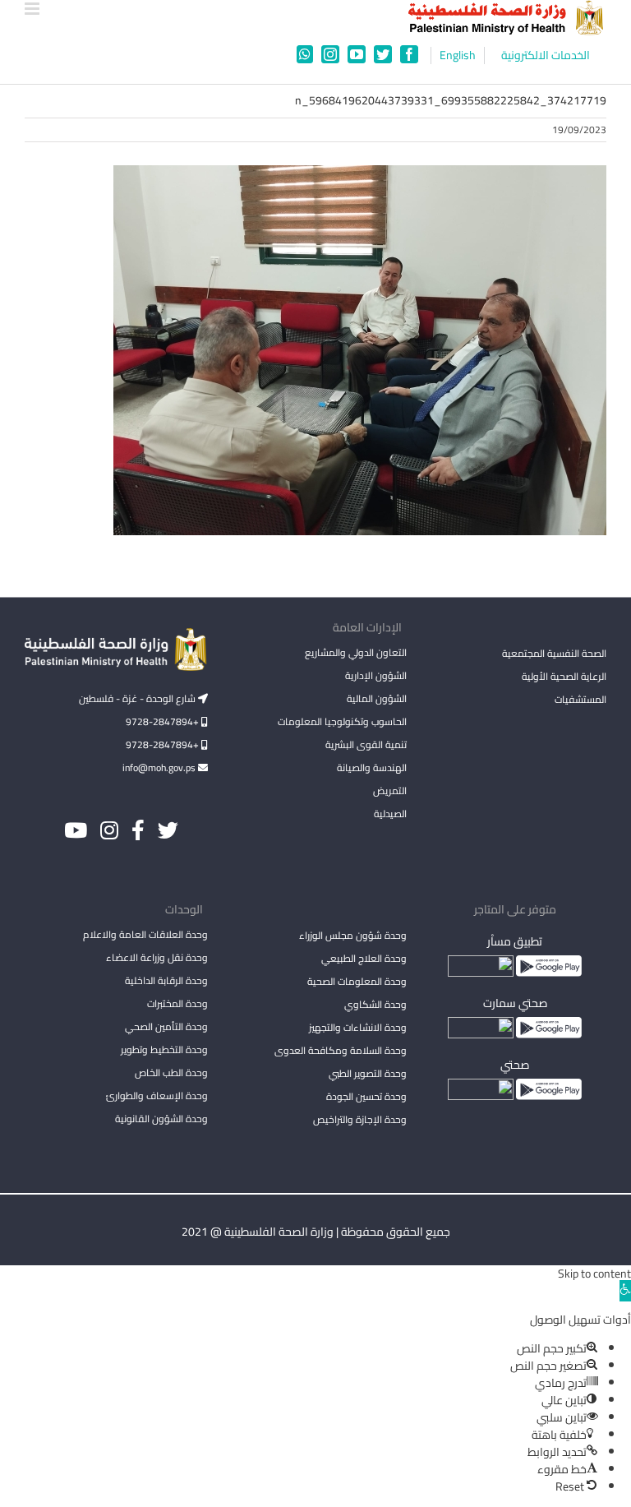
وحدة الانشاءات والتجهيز (358, 1027)
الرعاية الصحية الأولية (564, 676)
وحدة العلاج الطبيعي (364, 958)
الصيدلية (390, 813)
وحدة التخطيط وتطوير (164, 1049)
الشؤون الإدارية (376, 675)
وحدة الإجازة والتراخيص (360, 1119)
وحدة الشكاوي (375, 1004)
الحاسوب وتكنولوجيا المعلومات (342, 721)
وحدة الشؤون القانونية (161, 1118)
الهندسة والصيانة (372, 767)
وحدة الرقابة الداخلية (166, 980)
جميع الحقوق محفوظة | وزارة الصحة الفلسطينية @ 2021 (316, 1231)
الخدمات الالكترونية (545, 55)
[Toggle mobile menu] (33, 8)
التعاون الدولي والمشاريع (356, 652)
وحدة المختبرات (177, 1003)
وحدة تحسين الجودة (366, 1096)
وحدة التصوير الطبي (368, 1073)
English (458, 55)
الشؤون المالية (377, 698)
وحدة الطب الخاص (171, 1072)
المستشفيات (580, 699)
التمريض (390, 790)
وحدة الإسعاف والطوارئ (157, 1095)
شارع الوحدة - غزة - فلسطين (138, 698)
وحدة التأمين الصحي (166, 1026)
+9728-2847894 (163, 721)
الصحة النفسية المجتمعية (554, 654)
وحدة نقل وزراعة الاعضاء (157, 957)
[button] (625, 1290)
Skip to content (594, 1273)
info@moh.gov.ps (160, 767)
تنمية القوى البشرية (366, 744)
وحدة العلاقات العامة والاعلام (145, 934)
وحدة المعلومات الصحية (357, 981)
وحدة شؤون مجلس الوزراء (353, 936)
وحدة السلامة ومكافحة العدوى (340, 1050)
